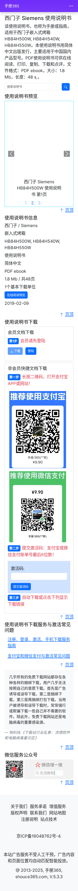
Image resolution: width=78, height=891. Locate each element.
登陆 (31, 351)
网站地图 (57, 812)
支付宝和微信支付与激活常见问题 (39, 655)
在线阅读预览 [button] (16, 295)
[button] (11, 153)
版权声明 (19, 812)
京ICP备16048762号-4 (38, 836)
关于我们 (19, 806)
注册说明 (29, 819)
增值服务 (57, 806)
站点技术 (48, 819)
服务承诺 (38, 806)
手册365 (12, 6)
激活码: (17, 568)
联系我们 (38, 812)
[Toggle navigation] (71, 6)
